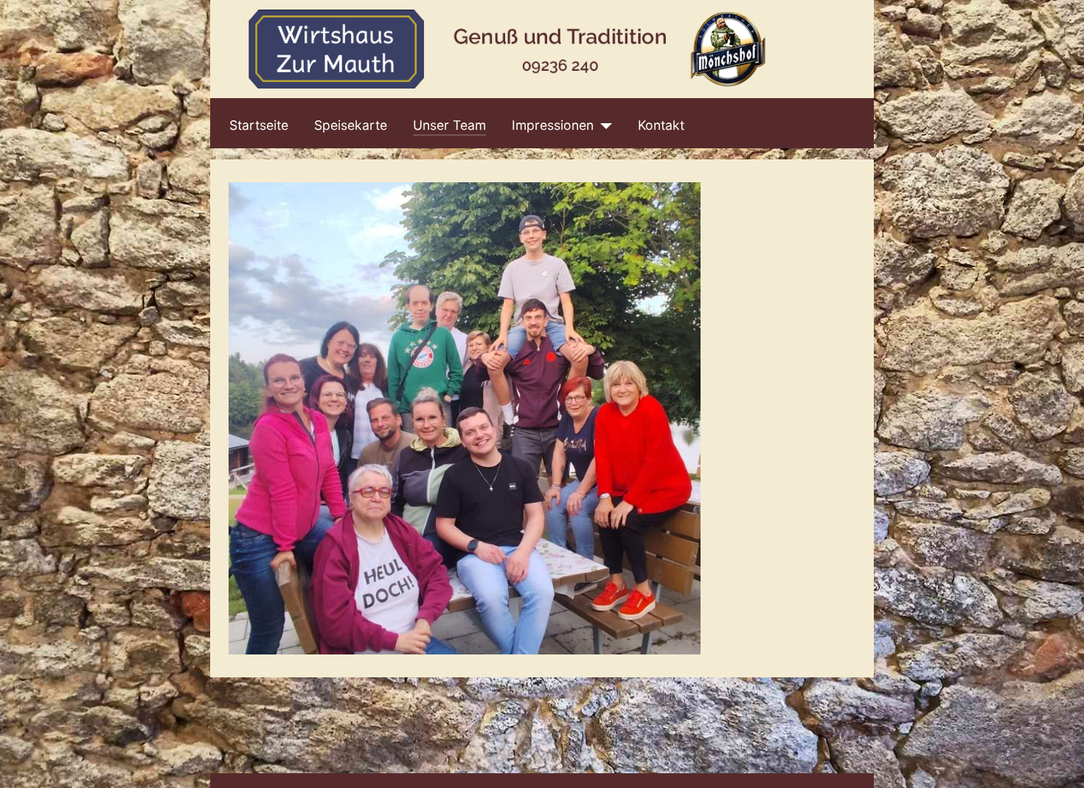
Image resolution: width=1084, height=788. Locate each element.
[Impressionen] (603, 125)
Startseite (258, 125)
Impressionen (553, 125)
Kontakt (661, 125)
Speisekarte (350, 125)
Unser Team (449, 125)
